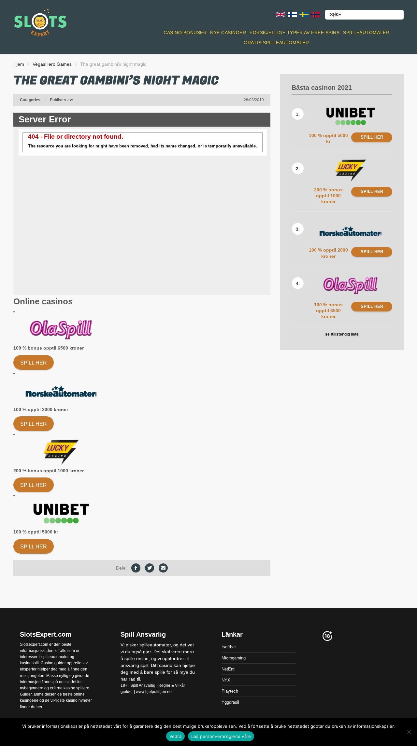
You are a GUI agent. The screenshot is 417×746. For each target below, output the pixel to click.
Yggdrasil (230, 701)
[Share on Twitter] (149, 568)
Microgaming (234, 657)
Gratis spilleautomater (276, 42)
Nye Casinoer (228, 32)
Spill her (33, 363)
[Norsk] (315, 14)
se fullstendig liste (342, 334)
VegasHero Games (52, 64)
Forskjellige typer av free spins (294, 32)
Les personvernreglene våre (221, 736)
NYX (226, 679)
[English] (280, 14)
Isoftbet (229, 646)
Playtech (230, 690)
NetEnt (228, 668)
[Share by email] (163, 568)
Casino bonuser (185, 32)
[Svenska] (304, 14)
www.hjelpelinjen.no (154, 691)
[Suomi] (292, 14)
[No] (409, 732)
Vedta (175, 736)
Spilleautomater (366, 32)
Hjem (18, 64)
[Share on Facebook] (135, 568)
